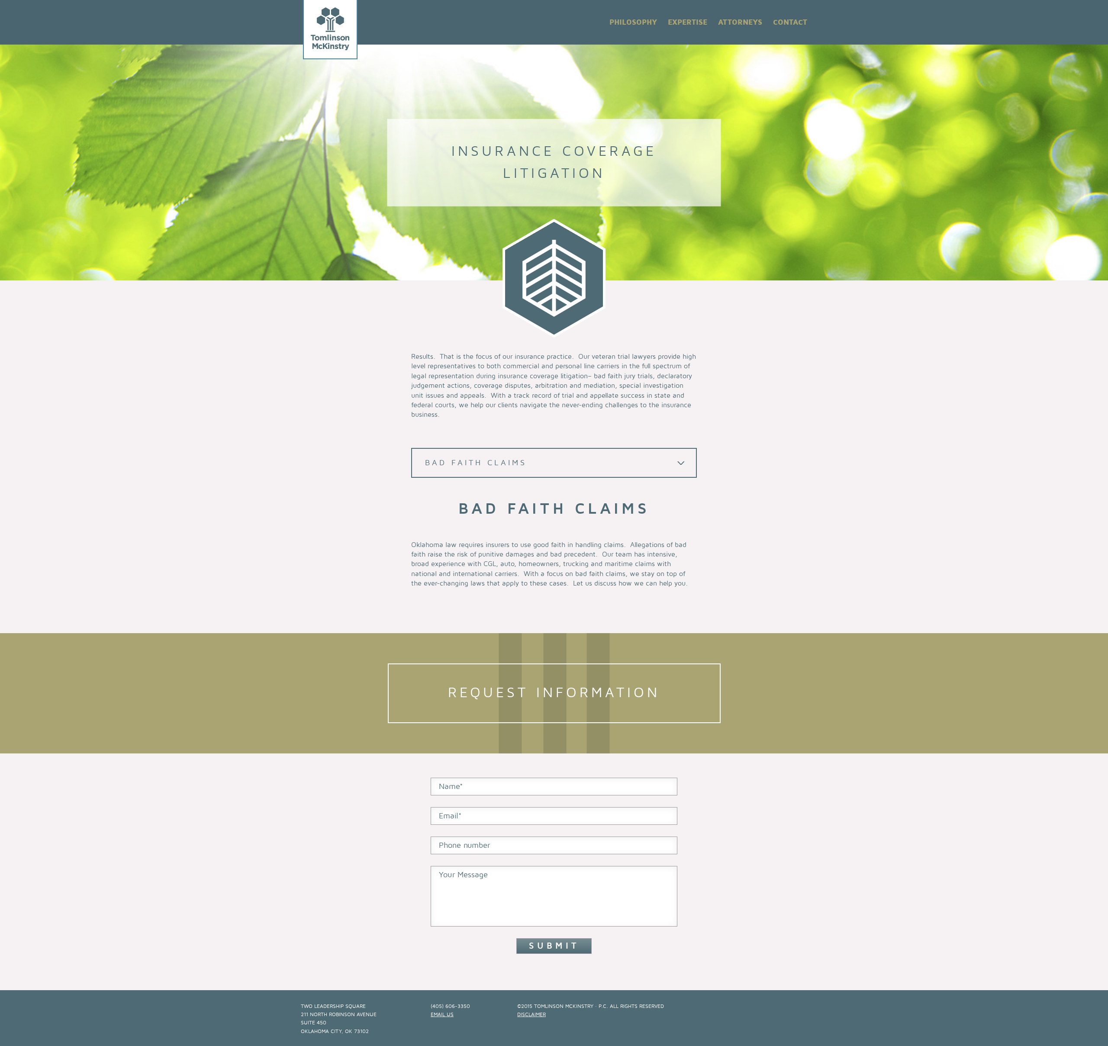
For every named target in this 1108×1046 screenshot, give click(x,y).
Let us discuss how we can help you (629, 583)
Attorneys (740, 22)
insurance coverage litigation (543, 376)
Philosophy (633, 22)
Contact (790, 22)
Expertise (687, 22)
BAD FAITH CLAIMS (476, 463)
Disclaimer (531, 1014)
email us (442, 1014)
